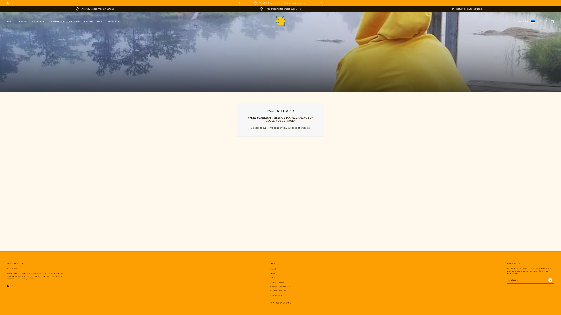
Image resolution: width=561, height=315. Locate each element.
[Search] (541, 21)
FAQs (272, 273)
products (305, 128)
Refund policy (276, 295)
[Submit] (550, 280)
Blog (272, 278)
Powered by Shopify (280, 303)
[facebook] (8, 3)
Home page (273, 128)
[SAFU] (280, 21)
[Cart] (552, 21)
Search (273, 269)
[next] (322, 3)
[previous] (239, 3)
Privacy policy (277, 282)
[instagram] (12, 3)
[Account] (546, 21)
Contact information (280, 286)
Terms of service (278, 291)
